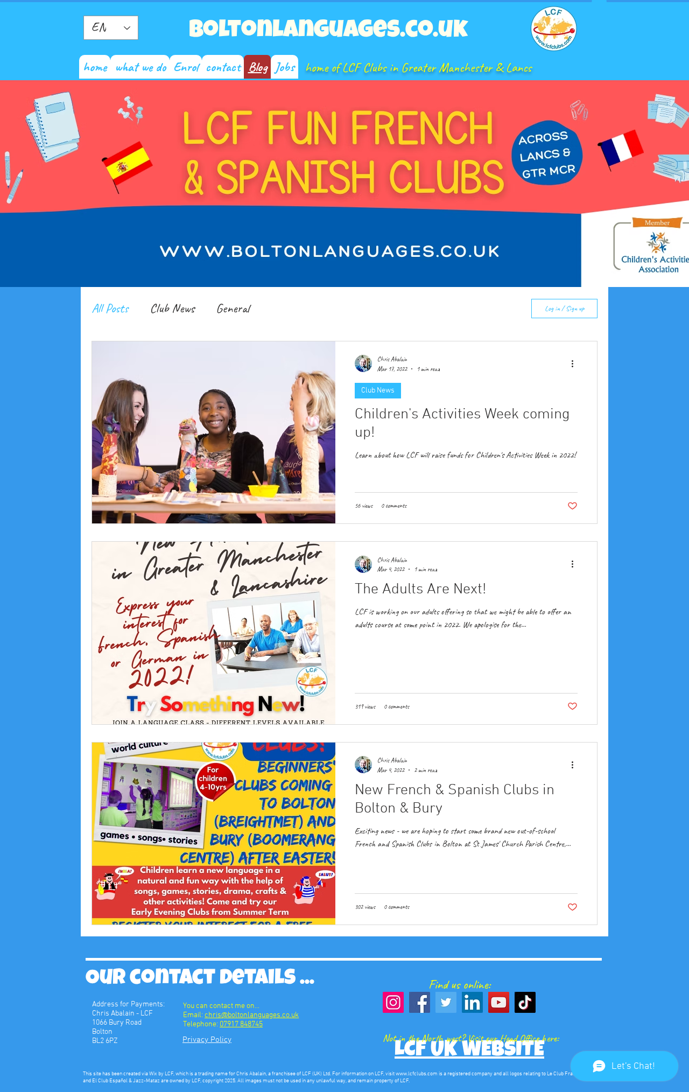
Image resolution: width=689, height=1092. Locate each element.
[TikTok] (525, 1002)
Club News (172, 308)
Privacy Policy (206, 1040)
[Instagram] (393, 1002)
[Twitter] (445, 1002)
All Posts (110, 308)
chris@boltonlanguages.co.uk (252, 1015)
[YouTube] (498, 1002)
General (232, 308)
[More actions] (576, 363)
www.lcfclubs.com (417, 1073)
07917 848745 (241, 1024)
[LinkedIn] (472, 1002)
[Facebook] (419, 1002)
